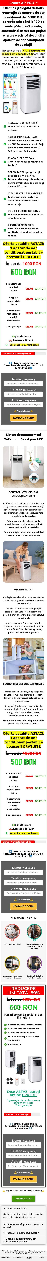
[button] (23, 1209)
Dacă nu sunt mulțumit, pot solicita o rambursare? (19, 1240)
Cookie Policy (17, 1257)
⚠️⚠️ (23, 411)
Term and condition (29, 1258)
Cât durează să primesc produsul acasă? (23, 1225)
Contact (41, 1257)
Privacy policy (5, 1257)
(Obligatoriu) (23, 379)
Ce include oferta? (16, 1208)
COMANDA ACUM (23, 417)
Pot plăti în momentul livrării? (22, 1233)
